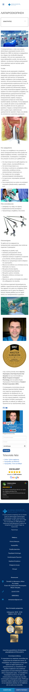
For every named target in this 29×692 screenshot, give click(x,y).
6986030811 (15, 595)
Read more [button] (6, 497)
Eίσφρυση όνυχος (14, 565)
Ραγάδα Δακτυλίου (14, 549)
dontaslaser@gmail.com (15, 599)
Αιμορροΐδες (14, 545)
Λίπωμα (14, 569)
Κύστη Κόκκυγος (14, 541)
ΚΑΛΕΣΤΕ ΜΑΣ (7, 690)
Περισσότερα (14, 529)
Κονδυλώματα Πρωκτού (14, 557)
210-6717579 (15, 591)
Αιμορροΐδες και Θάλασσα (11, 461)
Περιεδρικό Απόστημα (14, 553)
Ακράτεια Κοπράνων (14, 561)
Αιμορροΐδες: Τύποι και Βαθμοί (13, 463)
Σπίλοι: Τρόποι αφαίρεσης (11, 459)
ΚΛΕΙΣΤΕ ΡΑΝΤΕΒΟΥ (21, 690)
